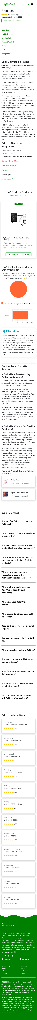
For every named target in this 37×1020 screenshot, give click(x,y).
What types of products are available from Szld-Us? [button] (18, 534)
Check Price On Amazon (19, 254)
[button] (28, 4)
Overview (5, 30)
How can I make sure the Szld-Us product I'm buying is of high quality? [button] (18, 546)
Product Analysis (8, 42)
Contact (23, 968)
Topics (3, 968)
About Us (23, 966)
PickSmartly (11, 982)
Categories (5, 966)
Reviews (5, 46)
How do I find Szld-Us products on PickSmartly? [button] (17, 522)
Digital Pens (18, 203)
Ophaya (25, 385)
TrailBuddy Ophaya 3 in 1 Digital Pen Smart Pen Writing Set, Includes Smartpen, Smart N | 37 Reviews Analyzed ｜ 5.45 (19, 275)
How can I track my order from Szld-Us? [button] (18, 639)
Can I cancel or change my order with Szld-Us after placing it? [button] (16, 696)
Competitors (6, 54)
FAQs (4, 50)
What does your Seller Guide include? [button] (14, 603)
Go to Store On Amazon (12, 21)
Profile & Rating (7, 34)
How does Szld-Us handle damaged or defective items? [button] (17, 684)
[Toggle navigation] (32, 4)
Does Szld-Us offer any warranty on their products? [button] (17, 672)
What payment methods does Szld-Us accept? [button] (17, 615)
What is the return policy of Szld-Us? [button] (18, 650)
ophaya (8, 68)
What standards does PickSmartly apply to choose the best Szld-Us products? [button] (17, 560)
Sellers (3, 971)
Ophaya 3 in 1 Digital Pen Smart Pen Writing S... (16, 239)
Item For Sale (7, 38)
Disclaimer (24, 971)
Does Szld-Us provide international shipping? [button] (17, 627)
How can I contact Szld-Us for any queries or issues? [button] (17, 660)
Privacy (23, 973)
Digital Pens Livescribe (19, 493)
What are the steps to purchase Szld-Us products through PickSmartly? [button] (15, 590)
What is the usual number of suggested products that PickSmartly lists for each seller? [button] (16, 575)
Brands (4, 973)
